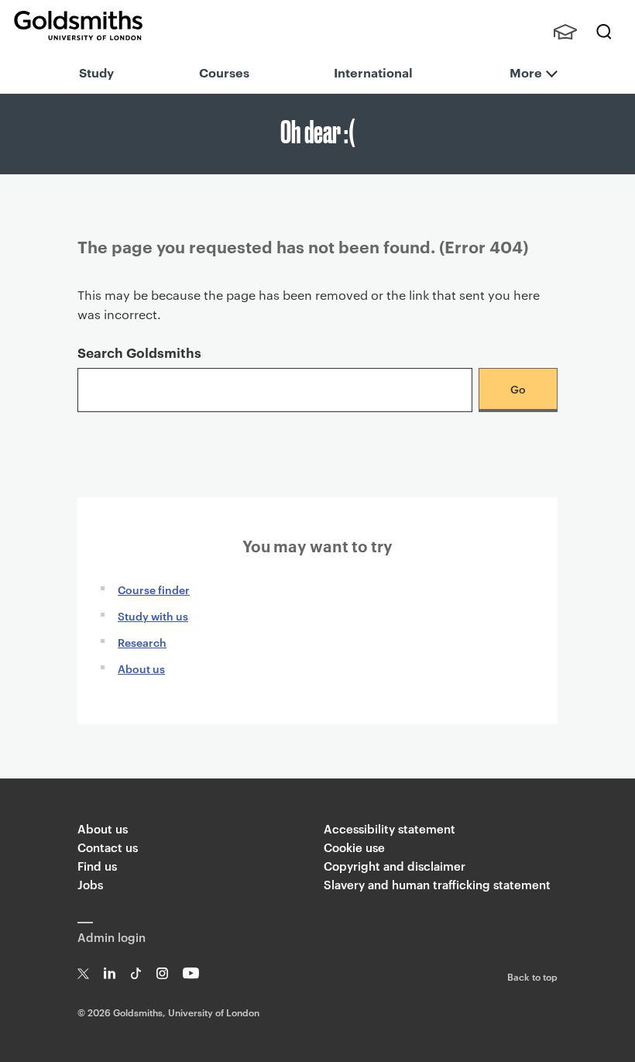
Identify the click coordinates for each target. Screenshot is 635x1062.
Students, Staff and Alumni (565, 31)
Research (142, 641)
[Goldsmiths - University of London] (78, 25)
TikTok (136, 973)
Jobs (90, 884)
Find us (97, 866)
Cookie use (354, 847)
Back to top (532, 976)
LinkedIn (109, 973)
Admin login (111, 937)
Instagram (162, 973)
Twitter (83, 973)
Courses (224, 72)
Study (96, 72)
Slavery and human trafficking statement (437, 884)
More (526, 72)
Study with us (153, 615)
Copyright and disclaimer (394, 866)
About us (141, 668)
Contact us (107, 847)
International (373, 72)
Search (604, 31)
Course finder (154, 589)
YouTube (191, 973)
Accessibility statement (389, 828)
